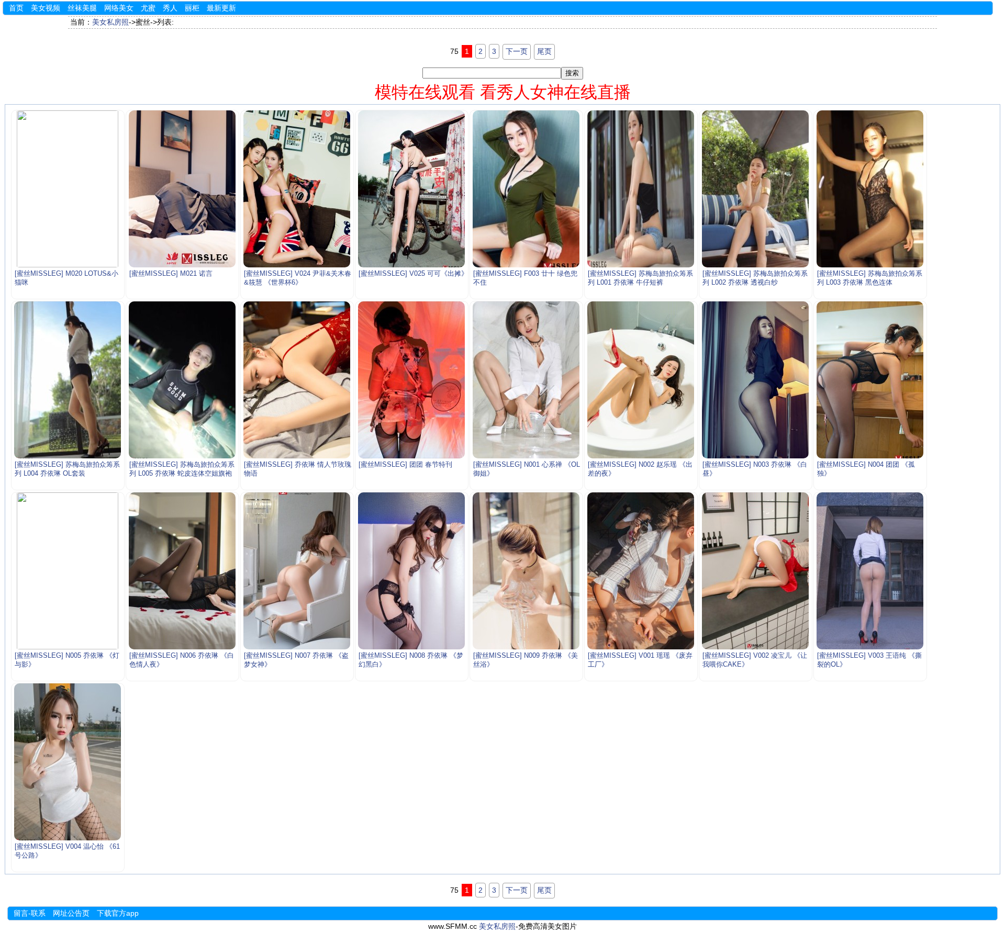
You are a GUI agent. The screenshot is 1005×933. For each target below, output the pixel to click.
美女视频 (45, 8)
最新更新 (221, 8)
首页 (16, 8)
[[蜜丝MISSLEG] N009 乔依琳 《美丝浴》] (526, 570)
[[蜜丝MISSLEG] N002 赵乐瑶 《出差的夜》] (641, 379)
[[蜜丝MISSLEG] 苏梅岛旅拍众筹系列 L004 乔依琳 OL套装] (68, 379)
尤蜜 (148, 8)
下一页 (517, 51)
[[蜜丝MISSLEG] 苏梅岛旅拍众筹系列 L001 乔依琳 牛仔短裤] (641, 188)
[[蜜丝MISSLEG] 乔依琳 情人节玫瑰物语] (297, 379)
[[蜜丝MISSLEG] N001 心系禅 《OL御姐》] (526, 379)
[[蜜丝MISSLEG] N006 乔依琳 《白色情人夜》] (182, 570)
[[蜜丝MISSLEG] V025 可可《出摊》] (411, 188)
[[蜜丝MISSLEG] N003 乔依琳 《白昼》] (755, 379)
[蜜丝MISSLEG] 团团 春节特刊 (405, 464)
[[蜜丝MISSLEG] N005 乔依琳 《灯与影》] (68, 570)
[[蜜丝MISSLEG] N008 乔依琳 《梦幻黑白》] (411, 570)
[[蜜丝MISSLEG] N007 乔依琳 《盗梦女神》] (297, 570)
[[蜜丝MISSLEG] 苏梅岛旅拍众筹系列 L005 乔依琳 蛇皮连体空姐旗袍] (182, 379)
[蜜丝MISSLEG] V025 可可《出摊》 (413, 273)
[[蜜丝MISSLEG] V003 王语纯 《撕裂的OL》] (870, 570)
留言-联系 (30, 913)
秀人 (170, 8)
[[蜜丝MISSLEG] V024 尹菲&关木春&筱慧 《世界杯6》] (297, 188)
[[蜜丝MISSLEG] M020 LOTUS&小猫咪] (68, 188)
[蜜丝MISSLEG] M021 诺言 (171, 273)
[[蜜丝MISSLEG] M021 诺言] (182, 188)
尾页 (544, 51)
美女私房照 (110, 22)
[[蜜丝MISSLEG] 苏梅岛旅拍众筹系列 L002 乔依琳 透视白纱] (755, 188)
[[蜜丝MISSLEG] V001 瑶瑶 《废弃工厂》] (641, 570)
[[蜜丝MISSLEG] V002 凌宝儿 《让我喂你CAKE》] (755, 570)
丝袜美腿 (82, 8)
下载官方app (118, 913)
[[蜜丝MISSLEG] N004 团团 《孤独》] (870, 379)
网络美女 (118, 8)
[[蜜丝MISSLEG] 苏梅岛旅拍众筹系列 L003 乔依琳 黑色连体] (870, 188)
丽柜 (192, 8)
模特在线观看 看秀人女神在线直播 (503, 92)
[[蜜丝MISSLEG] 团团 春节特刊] (411, 379)
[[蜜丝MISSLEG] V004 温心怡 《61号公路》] (68, 761)
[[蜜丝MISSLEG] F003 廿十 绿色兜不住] (526, 188)
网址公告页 (71, 913)
